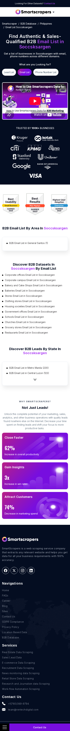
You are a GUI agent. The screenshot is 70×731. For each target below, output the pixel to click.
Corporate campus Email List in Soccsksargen (30, 280)
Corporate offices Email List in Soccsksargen (30, 274)
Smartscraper (9, 23)
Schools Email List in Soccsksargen (24, 316)
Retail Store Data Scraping (18, 678)
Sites (5, 611)
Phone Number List (45, 72)
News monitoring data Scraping (21, 673)
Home (5, 590)
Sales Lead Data (12, 657)
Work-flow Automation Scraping (21, 688)
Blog (4, 606)
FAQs (5, 595)
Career (6, 600)
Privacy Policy (10, 627)
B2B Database (28, 23)
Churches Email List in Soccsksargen (25, 322)
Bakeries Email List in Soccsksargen (25, 290)
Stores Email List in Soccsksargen (23, 295)
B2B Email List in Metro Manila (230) (29, 367)
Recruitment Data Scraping (18, 667)
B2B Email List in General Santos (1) (28, 243)
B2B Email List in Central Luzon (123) (29, 373)
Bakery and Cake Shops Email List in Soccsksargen (33, 285)
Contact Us (49, 3)
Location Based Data (14, 632)
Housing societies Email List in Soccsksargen (30, 306)
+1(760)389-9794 (18, 703)
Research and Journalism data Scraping (26, 683)
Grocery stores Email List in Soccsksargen (28, 327)
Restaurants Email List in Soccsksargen (26, 332)
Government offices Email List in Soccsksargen (31, 311)
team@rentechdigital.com (23, 709)
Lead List (9, 72)
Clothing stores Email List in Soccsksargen (28, 301)
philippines (46, 23)
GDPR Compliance (13, 621)
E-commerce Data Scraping (18, 662)
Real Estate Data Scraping (17, 652)
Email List (25, 72)
